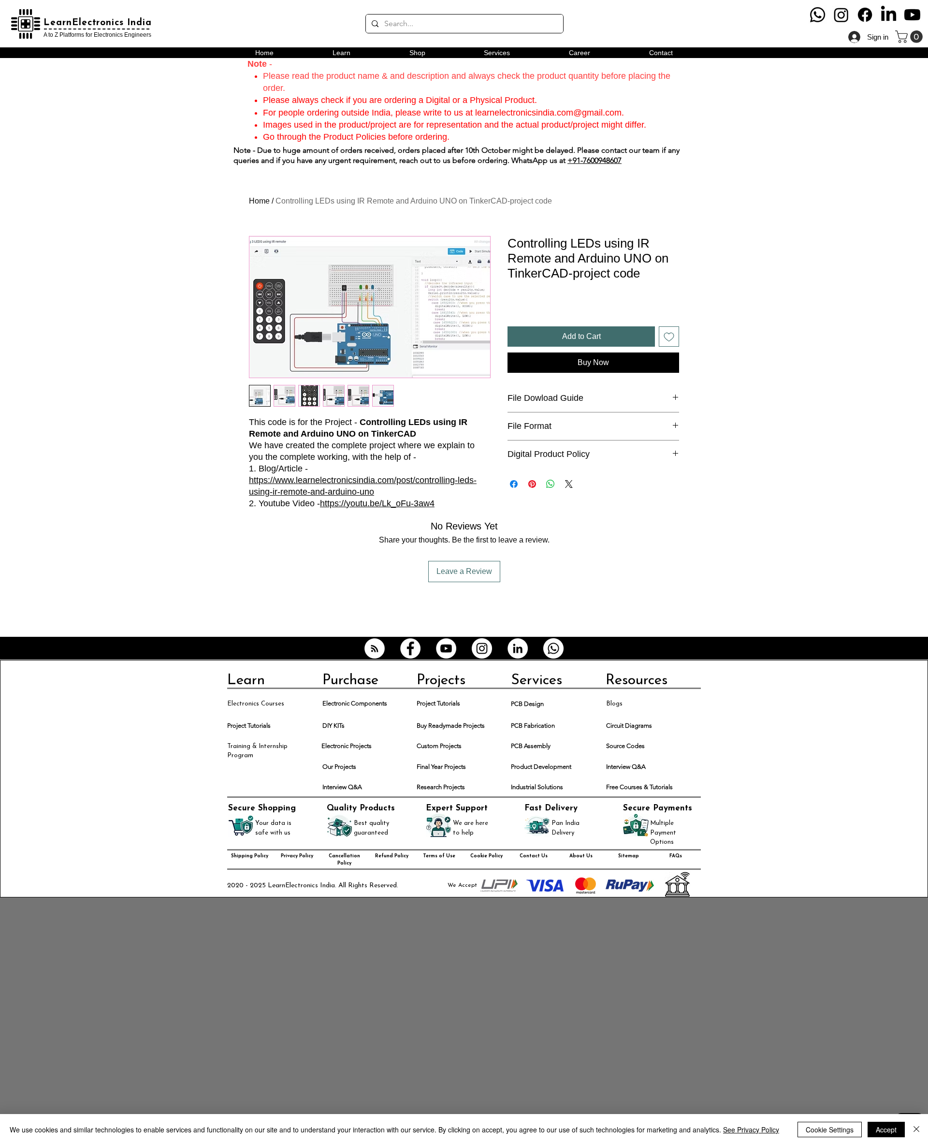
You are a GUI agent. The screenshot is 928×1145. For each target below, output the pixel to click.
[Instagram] (841, 14)
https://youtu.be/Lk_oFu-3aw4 (377, 503)
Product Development (541, 766)
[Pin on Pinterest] (532, 484)
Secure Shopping (262, 808)
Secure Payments (657, 808)
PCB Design (527, 703)
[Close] (916, 1129)
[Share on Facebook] (514, 484)
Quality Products (361, 808)
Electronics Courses (255, 704)
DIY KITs (333, 725)
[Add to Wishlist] (669, 336)
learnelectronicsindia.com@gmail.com (548, 112)
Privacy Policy (297, 856)
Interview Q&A (626, 766)
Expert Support (457, 808)
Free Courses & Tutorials (639, 787)
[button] (910, 36)
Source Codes (625, 745)
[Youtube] (912, 14)
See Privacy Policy (751, 1129)
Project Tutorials (438, 703)
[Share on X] (569, 484)
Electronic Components (354, 703)
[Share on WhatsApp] (550, 484)
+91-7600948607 (594, 160)
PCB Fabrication (533, 725)
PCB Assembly (531, 745)
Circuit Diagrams (629, 725)
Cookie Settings (830, 1129)
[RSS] (374, 648)
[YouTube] (446, 648)
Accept (886, 1129)
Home (259, 201)
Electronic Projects (346, 745)
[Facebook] (865, 14)
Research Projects (441, 787)
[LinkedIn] (888, 14)
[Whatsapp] (817, 14)
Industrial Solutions (537, 787)
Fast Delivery (551, 808)
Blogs (614, 704)
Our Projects (339, 766)
